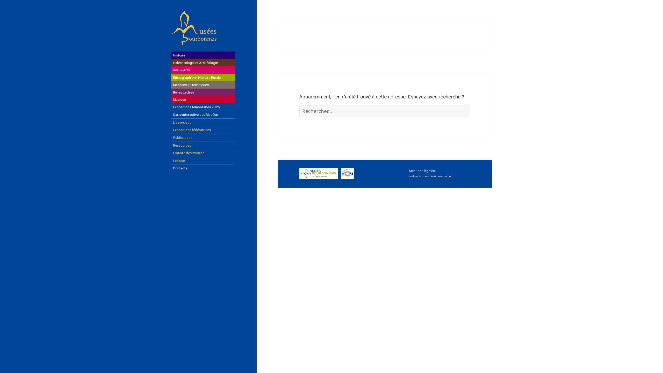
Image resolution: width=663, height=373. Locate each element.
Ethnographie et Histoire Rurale (197, 77)
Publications (182, 137)
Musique (179, 99)
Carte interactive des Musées (195, 114)
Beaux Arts (181, 70)
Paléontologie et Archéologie (195, 63)
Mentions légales (422, 171)
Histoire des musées (188, 153)
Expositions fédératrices (192, 130)
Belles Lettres (183, 92)
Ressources (182, 145)
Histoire (179, 55)
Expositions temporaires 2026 (196, 107)
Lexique (179, 161)
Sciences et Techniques (191, 85)
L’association (183, 122)
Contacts (180, 168)
